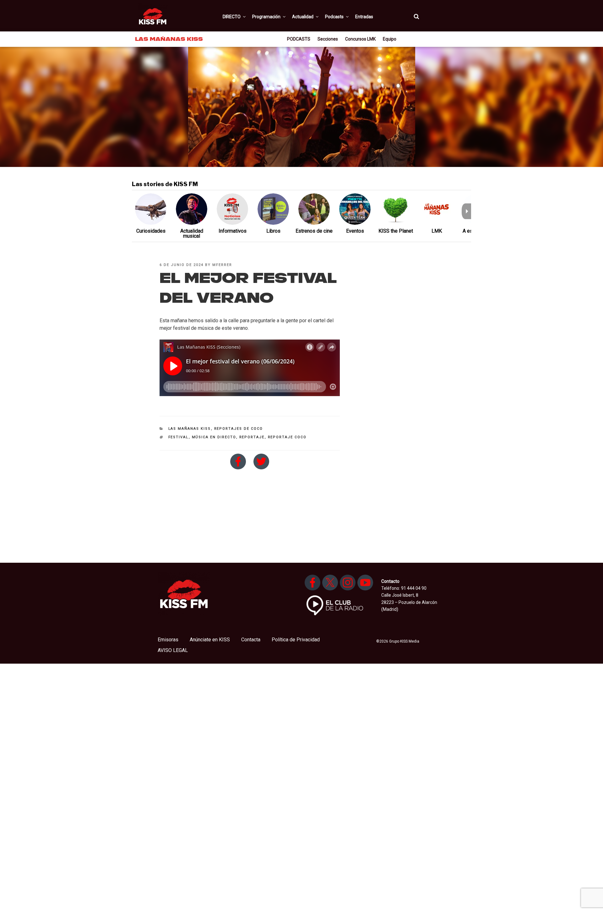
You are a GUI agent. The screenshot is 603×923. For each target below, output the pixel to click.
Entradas (364, 16)
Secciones (328, 38)
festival (178, 437)
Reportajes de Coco (238, 429)
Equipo (389, 38)
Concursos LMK (360, 38)
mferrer (222, 265)
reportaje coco (287, 437)
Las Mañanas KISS (189, 429)
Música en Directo (214, 437)
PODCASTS (298, 38)
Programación (266, 16)
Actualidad (302, 16)
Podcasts (334, 16)
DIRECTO (232, 16)
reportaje (252, 437)
